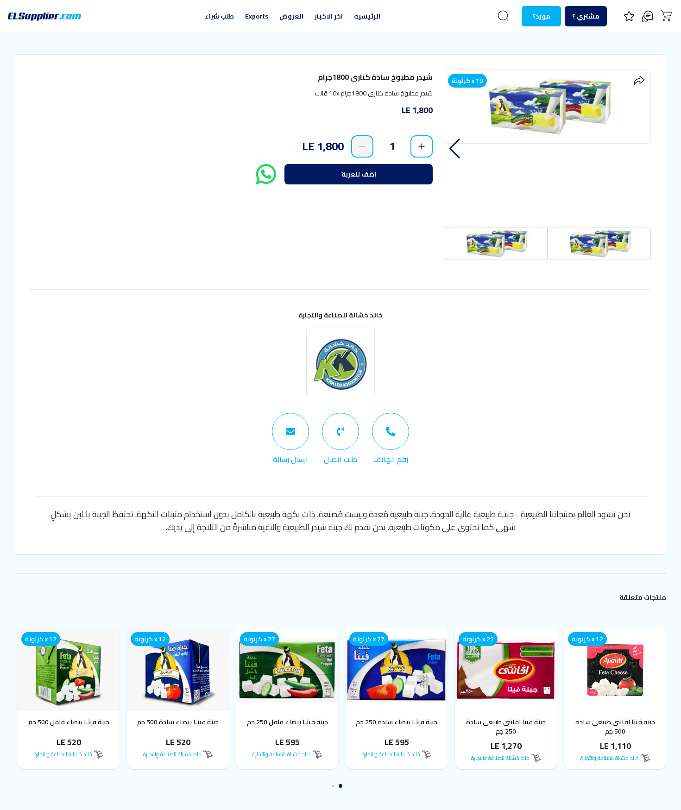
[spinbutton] (391, 146)
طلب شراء (219, 16)
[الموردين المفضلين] (629, 16)
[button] (454, 149)
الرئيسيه (367, 16)
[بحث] (503, 15)
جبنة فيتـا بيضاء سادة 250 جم (399, 722)
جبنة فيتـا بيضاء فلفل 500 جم (71, 722)
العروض (291, 16)
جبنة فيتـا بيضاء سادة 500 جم (180, 722)
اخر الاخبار (329, 16)
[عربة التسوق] (666, 15)
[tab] (390, 439)
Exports (256, 16)
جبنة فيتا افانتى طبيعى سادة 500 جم (618, 726)
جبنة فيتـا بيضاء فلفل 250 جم (290, 722)
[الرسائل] (647, 16)
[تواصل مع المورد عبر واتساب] (266, 174)
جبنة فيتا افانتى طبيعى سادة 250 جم (509, 726)
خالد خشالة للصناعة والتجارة (340, 315)
